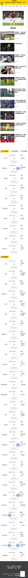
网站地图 (17, 575)
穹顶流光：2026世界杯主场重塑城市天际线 (20, 67)
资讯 (24, 2)
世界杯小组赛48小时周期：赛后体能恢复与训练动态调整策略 (20, 91)
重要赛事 (19, 2)
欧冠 (22, 311)
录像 (2, 4)
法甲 (22, 411)
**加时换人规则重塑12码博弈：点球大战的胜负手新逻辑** (20, 102)
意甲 (22, 155)
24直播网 (14, 0)
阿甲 (22, 442)
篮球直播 (12, 2)
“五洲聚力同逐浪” (18, 43)
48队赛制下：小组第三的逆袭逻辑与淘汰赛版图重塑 (20, 33)
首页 (2, 2)
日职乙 (21, 492)
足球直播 (6, 2)
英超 (22, 421)
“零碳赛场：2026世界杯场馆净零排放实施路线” (20, 55)
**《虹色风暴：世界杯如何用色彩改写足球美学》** (20, 124)
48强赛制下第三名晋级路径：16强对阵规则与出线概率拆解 (20, 79)
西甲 (22, 261)
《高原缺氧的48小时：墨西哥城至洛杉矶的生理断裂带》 (20, 136)
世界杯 (21, 271)
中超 (22, 361)
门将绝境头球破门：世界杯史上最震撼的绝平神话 (20, 112)
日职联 (21, 472)
